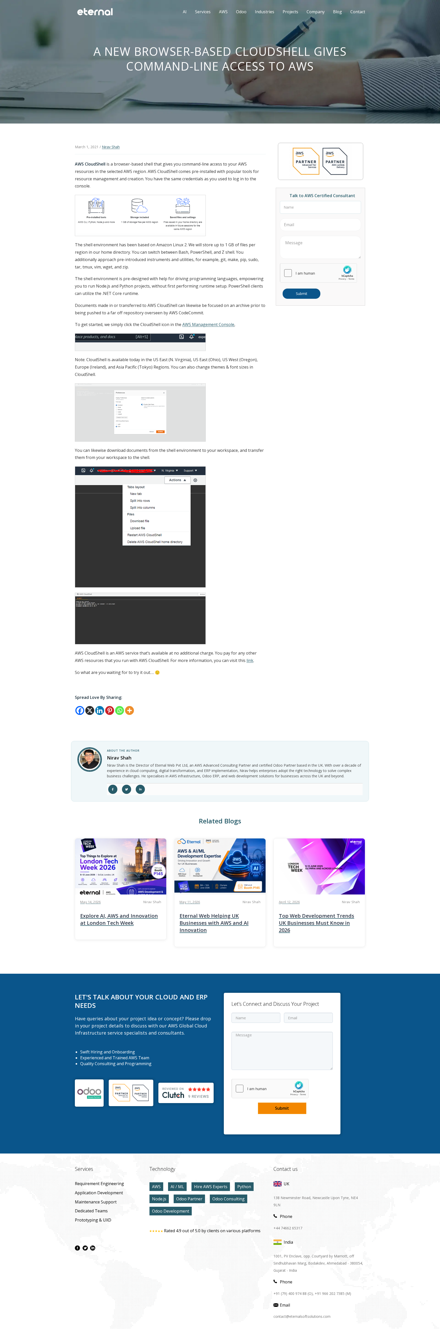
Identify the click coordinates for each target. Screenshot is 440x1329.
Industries (264, 12)
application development (99, 1193)
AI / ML (177, 1186)
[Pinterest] (109, 710)
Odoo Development (170, 1211)
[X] (89, 710)
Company (316, 12)
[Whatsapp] (119, 710)
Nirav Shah (111, 146)
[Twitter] (126, 789)
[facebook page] (77, 1248)
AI (185, 12)
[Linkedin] (99, 710)
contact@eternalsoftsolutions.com (302, 1316)
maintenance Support (96, 1202)
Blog (337, 12)
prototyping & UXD (93, 1220)
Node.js (159, 1199)
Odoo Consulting (228, 1199)
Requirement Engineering (99, 1183)
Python (244, 1186)
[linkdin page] (92, 1248)
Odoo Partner (189, 1199)
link (249, 660)
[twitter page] (85, 1248)
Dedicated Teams (91, 1211)
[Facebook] (79, 710)
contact (357, 12)
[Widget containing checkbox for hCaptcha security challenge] (318, 273)
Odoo (237, 12)
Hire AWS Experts (210, 1186)
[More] (129, 710)
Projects (290, 12)
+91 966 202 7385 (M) (333, 1293)
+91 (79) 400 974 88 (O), (293, 1293)
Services (203, 12)
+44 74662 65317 (287, 1228)
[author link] (89, 759)
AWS (219, 12)
